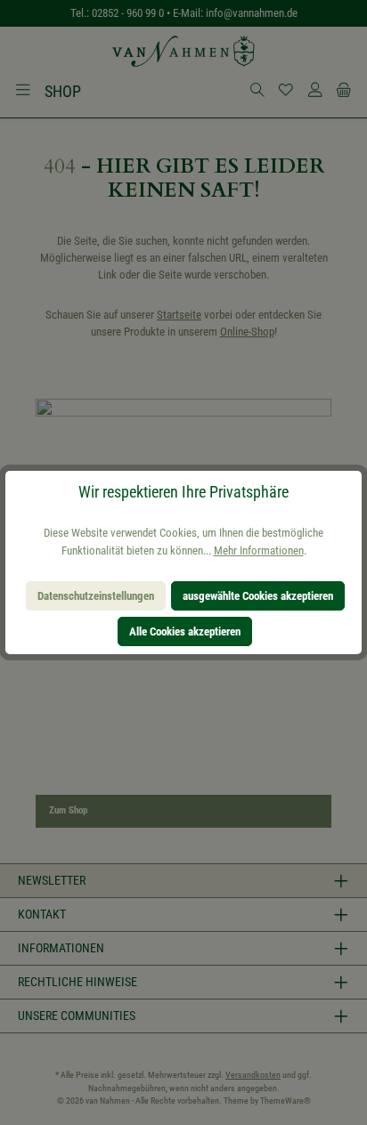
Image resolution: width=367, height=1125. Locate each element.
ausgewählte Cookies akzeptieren (258, 596)
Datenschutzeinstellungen (95, 596)
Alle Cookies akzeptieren (185, 631)
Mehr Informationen (259, 550)
